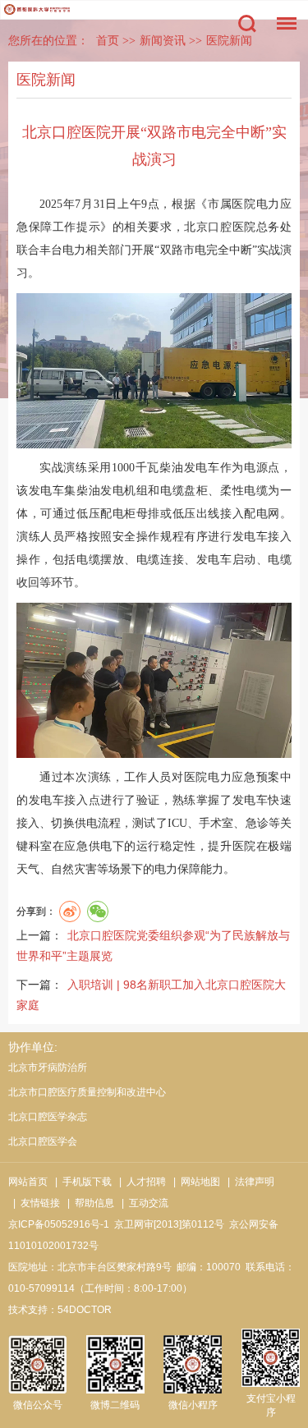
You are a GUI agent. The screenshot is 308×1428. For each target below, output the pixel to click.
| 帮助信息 (88, 1203)
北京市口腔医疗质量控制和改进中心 (87, 1092)
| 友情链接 (34, 1203)
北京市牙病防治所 (47, 1067)
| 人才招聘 (140, 1181)
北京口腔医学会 (42, 1141)
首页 (107, 40)
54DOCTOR (84, 1310)
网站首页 (28, 1181)
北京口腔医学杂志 (47, 1117)
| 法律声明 (248, 1181)
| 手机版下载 (81, 1181)
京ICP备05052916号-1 (58, 1224)
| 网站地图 (194, 1181)
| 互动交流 (142, 1203)
